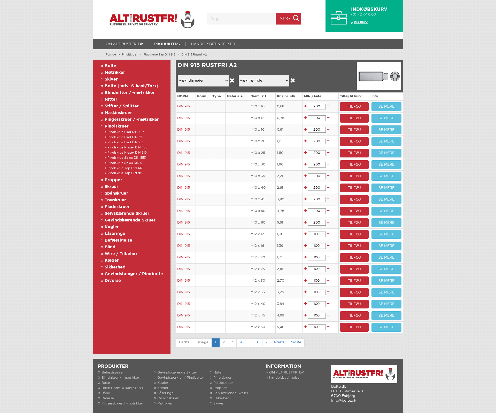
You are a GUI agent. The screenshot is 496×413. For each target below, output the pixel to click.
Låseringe (115, 234)
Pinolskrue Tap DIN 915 (159, 54)
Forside (111, 54)
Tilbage (202, 342)
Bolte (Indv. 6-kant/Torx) (131, 86)
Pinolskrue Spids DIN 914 (126, 163)
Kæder (112, 261)
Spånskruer (116, 193)
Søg (285, 19)
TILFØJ (354, 106)
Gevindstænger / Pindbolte (134, 274)
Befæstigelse (118, 240)
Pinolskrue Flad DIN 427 (125, 132)
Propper (113, 180)
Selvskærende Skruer (127, 214)
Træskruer (115, 200)
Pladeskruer (117, 207)
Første (184, 342)
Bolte (110, 66)
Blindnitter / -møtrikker (130, 93)
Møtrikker (115, 73)
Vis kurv (361, 22)
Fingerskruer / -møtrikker (132, 120)
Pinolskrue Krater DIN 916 (127, 152)
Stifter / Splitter (122, 106)
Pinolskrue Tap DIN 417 (125, 168)
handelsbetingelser (213, 44)
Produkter (166, 44)
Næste (279, 342)
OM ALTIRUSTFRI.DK (125, 44)
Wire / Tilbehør (121, 254)
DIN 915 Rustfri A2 (194, 54)
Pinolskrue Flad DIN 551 (125, 137)
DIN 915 (183, 106)
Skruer (111, 187)
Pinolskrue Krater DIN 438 (127, 147)
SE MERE (386, 106)
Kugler (112, 227)
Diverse (113, 281)
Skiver (111, 79)
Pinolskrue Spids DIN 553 (126, 157)
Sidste (296, 342)
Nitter (111, 99)
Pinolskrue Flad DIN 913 (125, 142)
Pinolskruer (129, 54)
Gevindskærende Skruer (130, 220)
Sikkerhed (115, 267)
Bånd (110, 247)
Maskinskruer (118, 113)
